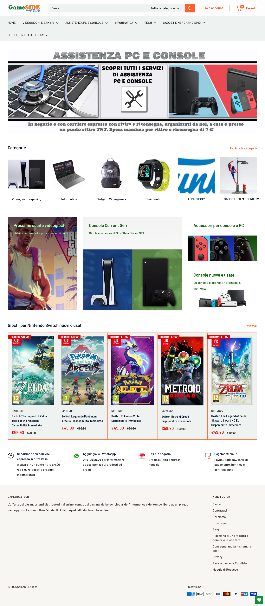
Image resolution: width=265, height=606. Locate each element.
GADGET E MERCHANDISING (182, 22)
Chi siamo (219, 517)
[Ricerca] (190, 8)
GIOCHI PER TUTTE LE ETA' (25, 35)
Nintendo (17, 410)
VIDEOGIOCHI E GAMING (38, 22)
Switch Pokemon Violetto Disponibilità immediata (127, 419)
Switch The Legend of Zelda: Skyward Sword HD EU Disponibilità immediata (229, 420)
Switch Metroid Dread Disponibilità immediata (176, 419)
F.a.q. (216, 529)
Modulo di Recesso (225, 569)
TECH (148, 22)
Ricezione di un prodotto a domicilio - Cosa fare (230, 538)
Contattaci (220, 510)
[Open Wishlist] (259, 600)
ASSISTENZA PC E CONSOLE (84, 22)
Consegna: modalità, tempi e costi (232, 548)
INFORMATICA (123, 22)
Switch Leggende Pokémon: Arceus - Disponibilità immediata (82, 419)
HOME (12, 22)
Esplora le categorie (244, 148)
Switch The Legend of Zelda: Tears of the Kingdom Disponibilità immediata (30, 421)
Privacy (218, 557)
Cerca (217, 504)
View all (252, 325)
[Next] (257, 177)
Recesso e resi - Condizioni (231, 563)
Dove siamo (220, 523)
